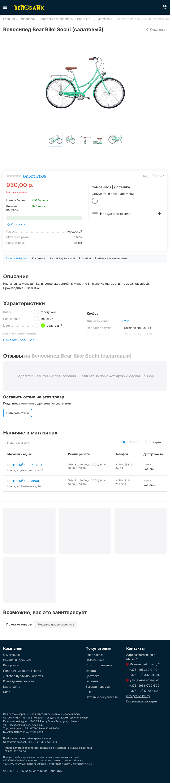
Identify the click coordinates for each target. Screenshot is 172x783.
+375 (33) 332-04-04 (144, 675)
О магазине (11, 654)
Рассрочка (11, 665)
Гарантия (92, 681)
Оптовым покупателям (102, 697)
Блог (6, 692)
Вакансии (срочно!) (17, 660)
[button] (156, 29)
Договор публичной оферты (23, 676)
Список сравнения (99, 665)
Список (133, 442)
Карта (156, 442)
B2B (88, 692)
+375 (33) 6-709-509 (144, 691)
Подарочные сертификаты (22, 670)
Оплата (91, 670)
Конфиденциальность (18, 681)
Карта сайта (11, 686)
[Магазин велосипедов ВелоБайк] (29, 7)
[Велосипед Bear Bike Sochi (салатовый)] (85, 83)
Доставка (92, 676)
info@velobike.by (138, 696)
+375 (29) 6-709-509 (144, 685)
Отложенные (95, 660)
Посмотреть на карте (141, 701)
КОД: (146, 176)
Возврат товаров (98, 686)
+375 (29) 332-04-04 (144, 669)
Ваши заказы (95, 654)
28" (126, 321)
